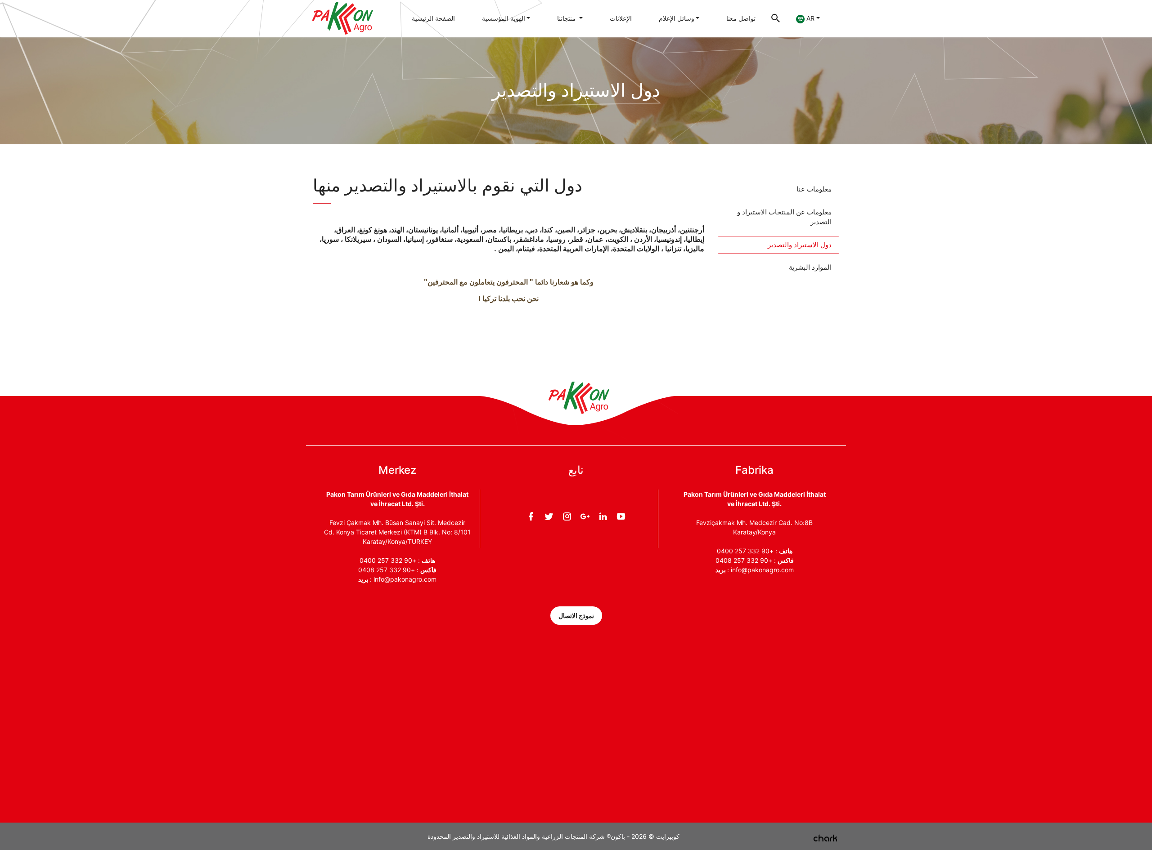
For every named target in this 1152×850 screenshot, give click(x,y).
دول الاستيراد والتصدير (800, 244)
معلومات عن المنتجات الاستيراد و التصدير (784, 217)
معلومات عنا (814, 189)
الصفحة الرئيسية (433, 18)
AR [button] (809, 18)
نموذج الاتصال (576, 615)
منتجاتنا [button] (567, 18)
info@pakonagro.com (405, 579)
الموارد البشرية (810, 267)
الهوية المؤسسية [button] (503, 18)
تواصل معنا (741, 18)
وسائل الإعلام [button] (676, 18)
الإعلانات (621, 18)
